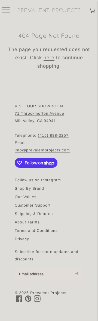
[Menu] (6, 10)
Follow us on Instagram (38, 180)
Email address (34, 267)
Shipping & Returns (34, 213)
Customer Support (33, 205)
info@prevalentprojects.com (42, 150)
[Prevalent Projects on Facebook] (19, 300)
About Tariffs (27, 222)
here (49, 57)
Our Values (25, 197)
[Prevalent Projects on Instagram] (37, 300)
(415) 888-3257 (53, 135)
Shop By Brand (29, 188)
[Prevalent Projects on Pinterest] (28, 300)
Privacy (22, 239)
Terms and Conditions (36, 230)
